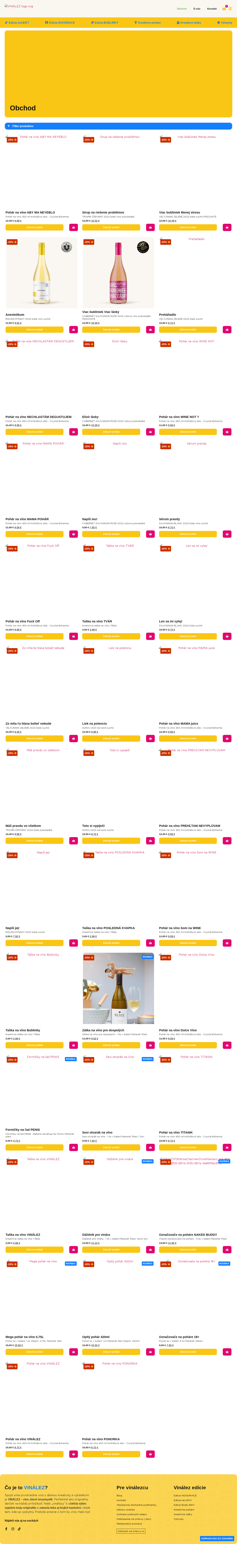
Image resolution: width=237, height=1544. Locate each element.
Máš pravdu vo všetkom (23, 826)
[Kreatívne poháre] (135, 22)
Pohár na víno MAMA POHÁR (27, 519)
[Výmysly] (218, 22)
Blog (119, 1495)
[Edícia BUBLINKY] (92, 22)
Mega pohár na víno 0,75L (25, 1337)
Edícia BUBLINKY (106, 22)
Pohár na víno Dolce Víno (178, 1030)
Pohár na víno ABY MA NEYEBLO (30, 212)
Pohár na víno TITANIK (176, 1132)
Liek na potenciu (94, 723)
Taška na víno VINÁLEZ (23, 1234)
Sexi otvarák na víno (97, 1132)
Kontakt (212, 8)
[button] (73, 227)
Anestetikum (15, 314)
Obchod (182, 8)
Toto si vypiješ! (93, 826)
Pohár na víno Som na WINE (180, 928)
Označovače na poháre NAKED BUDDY (188, 1234)
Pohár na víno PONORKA (101, 1439)
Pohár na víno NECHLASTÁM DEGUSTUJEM (38, 417)
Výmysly (226, 22)
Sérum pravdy (169, 519)
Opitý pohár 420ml (95, 1337)
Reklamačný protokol (129, 1523)
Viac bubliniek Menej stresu (179, 212)
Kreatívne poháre (149, 22)
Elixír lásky (90, 417)
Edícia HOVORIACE (62, 22)
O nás (196, 8)
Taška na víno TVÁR (97, 621)
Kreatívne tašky (191, 22)
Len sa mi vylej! (170, 621)
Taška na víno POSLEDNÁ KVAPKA (108, 928)
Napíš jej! (12, 928)
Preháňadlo (167, 314)
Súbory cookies (126, 1509)
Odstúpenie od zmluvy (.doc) (134, 1519)
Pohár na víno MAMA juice (178, 723)
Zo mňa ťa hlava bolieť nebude (28, 723)
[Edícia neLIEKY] (6, 22)
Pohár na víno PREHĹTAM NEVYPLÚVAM (189, 826)
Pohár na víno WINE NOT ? (179, 417)
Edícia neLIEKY (19, 22)
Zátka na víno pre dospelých (103, 1030)
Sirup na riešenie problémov (103, 212)
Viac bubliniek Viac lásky (100, 312)
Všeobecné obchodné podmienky (136, 1504)
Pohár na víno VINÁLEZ (23, 1439)
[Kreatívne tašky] (178, 22)
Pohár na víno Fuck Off (23, 621)
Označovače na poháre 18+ (179, 1337)
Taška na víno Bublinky (23, 1030)
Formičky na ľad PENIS (23, 1129)
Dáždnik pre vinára (96, 1234)
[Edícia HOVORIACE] (46, 22)
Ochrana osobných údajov (132, 1514)
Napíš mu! (89, 519)
